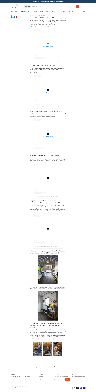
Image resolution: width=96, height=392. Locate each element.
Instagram (41, 26)
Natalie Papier (50, 23)
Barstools (53, 11)
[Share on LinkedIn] (14, 17)
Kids (57, 11)
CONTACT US (27, 379)
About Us (40, 379)
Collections (17, 11)
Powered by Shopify (13, 388)
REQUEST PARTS (28, 378)
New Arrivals (23, 11)
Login (84, 11)
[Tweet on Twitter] (13, 17)
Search (11, 386)
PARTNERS (41, 376)
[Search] (77, 6)
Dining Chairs (30, 11)
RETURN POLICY (28, 376)
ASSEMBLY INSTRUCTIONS (44, 378)
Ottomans (41, 11)
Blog (72, 11)
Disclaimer (25, 386)
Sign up (67, 379)
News (69, 11)
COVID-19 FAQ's (27, 381)
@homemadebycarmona (34, 71)
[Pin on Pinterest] (16, 17)
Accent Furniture (63, 11)
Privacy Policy (21, 386)
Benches (35, 11)
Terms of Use (16, 386)
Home (11, 11)
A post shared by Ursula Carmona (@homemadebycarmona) (48, 61)
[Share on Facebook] (11, 17)
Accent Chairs (47, 11)
